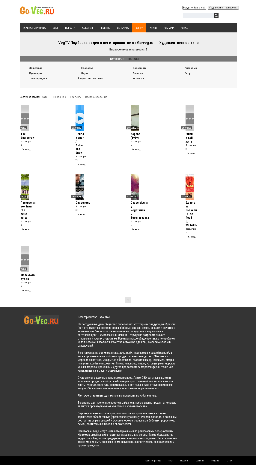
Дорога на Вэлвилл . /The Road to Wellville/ (191, 214)
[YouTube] (211, 320)
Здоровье (87, 68)
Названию (59, 96)
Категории (119, 59)
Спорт (188, 73)
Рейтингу (75, 96)
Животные (35, 68)
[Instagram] (218, 320)
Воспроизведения (96, 96)
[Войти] (223, 16)
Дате (45, 96)
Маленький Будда (28, 277)
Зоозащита (140, 68)
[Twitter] (196, 320)
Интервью (190, 68)
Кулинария (35, 73)
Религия (138, 73)
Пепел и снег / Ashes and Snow (80, 143)
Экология (138, 78)
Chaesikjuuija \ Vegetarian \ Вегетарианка (140, 210)
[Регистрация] (232, 16)
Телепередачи (38, 78)
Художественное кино (90, 78)
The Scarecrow (27, 136)
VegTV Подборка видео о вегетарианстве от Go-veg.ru (105, 42)
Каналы (133, 59)
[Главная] (36, 12)
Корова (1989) (135, 136)
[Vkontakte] (189, 320)
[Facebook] (204, 320)
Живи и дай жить (189, 137)
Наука (84, 73)
